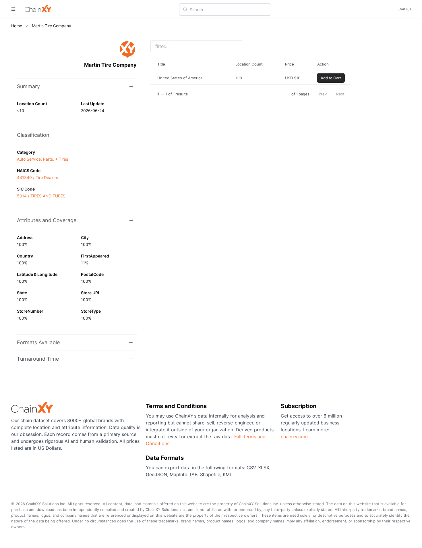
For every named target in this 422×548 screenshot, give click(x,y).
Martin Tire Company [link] (51, 25)
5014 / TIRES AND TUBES (41, 195)
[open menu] (13, 9)
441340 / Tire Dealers (37, 177)
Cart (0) (404, 9)
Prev (323, 94)
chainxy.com (294, 436)
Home (16, 25)
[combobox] (228, 9)
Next (340, 94)
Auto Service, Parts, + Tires (42, 159)
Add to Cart (331, 78)
